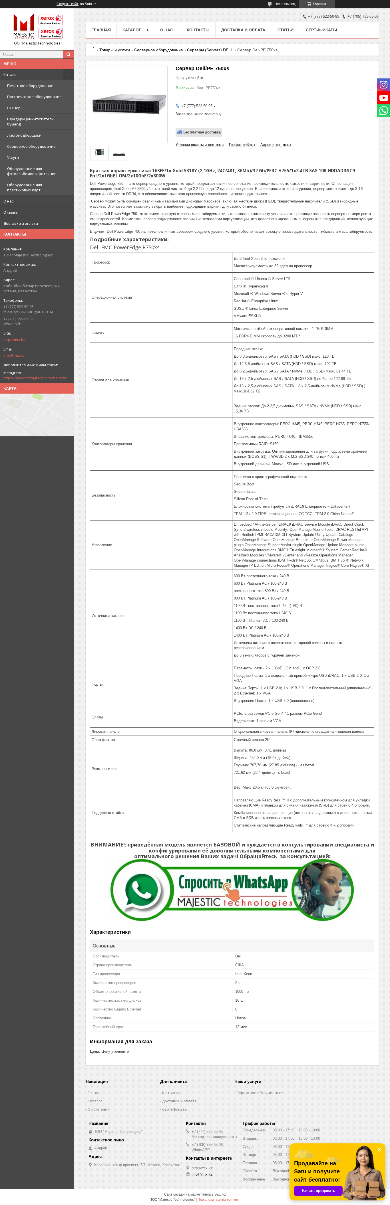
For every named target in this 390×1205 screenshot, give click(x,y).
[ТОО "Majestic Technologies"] (37, 26)
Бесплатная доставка (202, 132)
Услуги (13, 157)
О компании (99, 1109)
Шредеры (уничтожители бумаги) (30, 121)
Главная (101, 30)
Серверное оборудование (31, 146)
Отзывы (10, 212)
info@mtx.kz (14, 355)
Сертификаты (321, 30)
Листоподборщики (24, 135)
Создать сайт (68, 4)
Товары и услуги (114, 50)
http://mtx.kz (14, 339)
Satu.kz (220, 1194)
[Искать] (68, 54)
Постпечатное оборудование (34, 96)
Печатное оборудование (30, 85)
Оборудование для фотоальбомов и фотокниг (31, 171)
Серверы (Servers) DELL (210, 50)
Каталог (10, 74)
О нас (8, 201)
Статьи (285, 30)
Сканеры (15, 107)
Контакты (198, 30)
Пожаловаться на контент (219, 1200)
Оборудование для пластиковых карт (24, 187)
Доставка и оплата (20, 223)
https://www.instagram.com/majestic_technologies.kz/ (37, 377)
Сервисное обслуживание (260, 1092)
